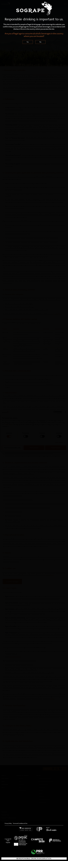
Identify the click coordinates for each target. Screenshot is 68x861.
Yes (28, 42)
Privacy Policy (8, 823)
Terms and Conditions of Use (20, 823)
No (40, 42)
